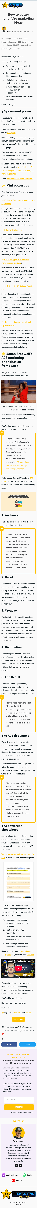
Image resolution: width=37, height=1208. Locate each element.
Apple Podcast (27, 951)
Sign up (18, 1204)
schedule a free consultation (19, 179)
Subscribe (18, 1019)
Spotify (8, 955)
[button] (33, 5)
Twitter (28, 1012)
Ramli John (6, 32)
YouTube (30, 955)
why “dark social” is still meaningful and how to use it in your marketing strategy (17, 170)
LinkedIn (17, 1012)
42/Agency (11, 133)
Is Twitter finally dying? (13, 230)
